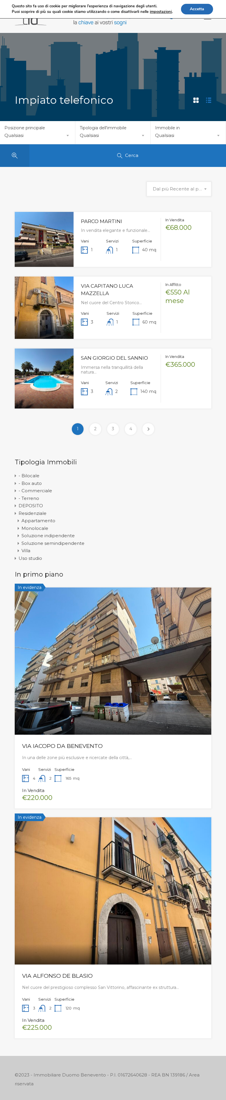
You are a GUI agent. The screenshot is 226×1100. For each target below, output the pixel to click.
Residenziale (32, 513)
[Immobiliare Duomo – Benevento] (73, 23)
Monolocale (34, 528)
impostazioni (161, 11)
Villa (25, 550)
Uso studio (30, 558)
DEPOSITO (31, 505)
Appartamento (38, 520)
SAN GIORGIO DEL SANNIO (114, 358)
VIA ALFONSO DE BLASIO (57, 975)
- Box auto (30, 483)
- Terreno (29, 498)
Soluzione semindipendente (52, 543)
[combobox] (37, 135)
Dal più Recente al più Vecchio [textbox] (179, 189)
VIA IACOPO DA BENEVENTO (62, 746)
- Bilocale (29, 475)
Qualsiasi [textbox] (14, 135)
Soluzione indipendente (48, 535)
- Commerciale (35, 490)
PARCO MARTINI (101, 221)
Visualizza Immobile (44, 255)
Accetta (197, 9)
